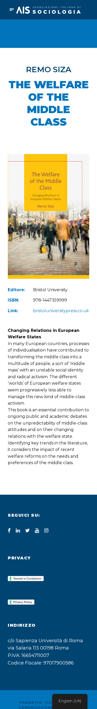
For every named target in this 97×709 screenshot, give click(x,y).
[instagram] (46, 530)
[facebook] (9, 530)
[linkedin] (18, 530)
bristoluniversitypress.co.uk (61, 310)
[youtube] (37, 530)
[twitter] (27, 530)
